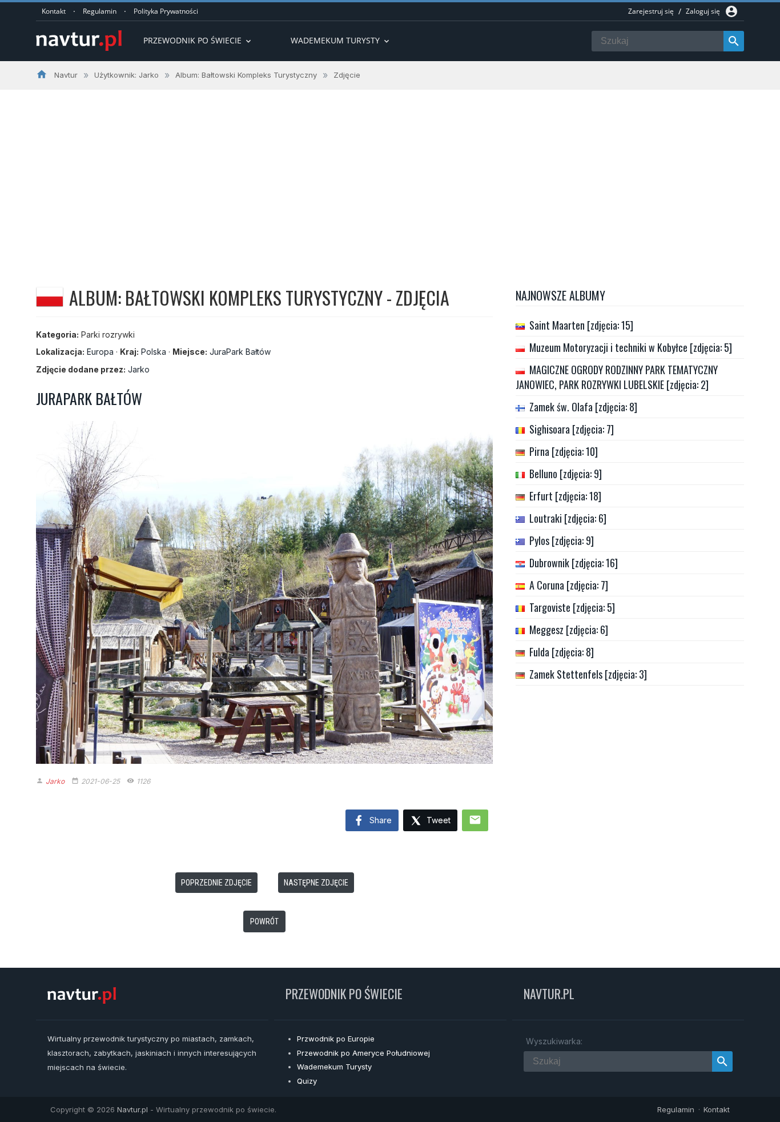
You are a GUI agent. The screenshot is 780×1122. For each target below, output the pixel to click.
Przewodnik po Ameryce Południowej (363, 1052)
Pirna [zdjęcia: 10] (563, 451)
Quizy (307, 1080)
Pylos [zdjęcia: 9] (561, 540)
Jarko (139, 369)
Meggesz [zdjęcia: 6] (568, 629)
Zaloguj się (703, 11)
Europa (100, 351)
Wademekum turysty (341, 40)
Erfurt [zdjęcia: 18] (565, 495)
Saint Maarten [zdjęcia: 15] (581, 325)
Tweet (437, 820)
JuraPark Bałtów (240, 351)
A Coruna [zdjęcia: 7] (568, 585)
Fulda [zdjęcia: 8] (561, 651)
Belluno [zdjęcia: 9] (565, 473)
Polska (153, 351)
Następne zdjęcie (316, 882)
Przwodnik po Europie (336, 1038)
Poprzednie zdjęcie (216, 882)
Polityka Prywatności (166, 11)
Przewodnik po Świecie (198, 40)
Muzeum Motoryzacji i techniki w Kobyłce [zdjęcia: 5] (630, 347)
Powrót (264, 921)
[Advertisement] (390, 175)
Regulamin (99, 11)
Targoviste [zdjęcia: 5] (572, 607)
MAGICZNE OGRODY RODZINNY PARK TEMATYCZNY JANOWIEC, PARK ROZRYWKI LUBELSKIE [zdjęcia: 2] (617, 377)
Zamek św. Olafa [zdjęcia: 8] (583, 406)
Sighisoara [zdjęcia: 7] (571, 429)
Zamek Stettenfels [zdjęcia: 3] (588, 674)
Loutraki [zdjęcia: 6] (567, 518)
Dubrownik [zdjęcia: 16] (573, 562)
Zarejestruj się (651, 11)
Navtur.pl (132, 1109)
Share (379, 820)
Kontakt (54, 11)
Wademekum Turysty (334, 1066)
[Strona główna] (79, 41)
